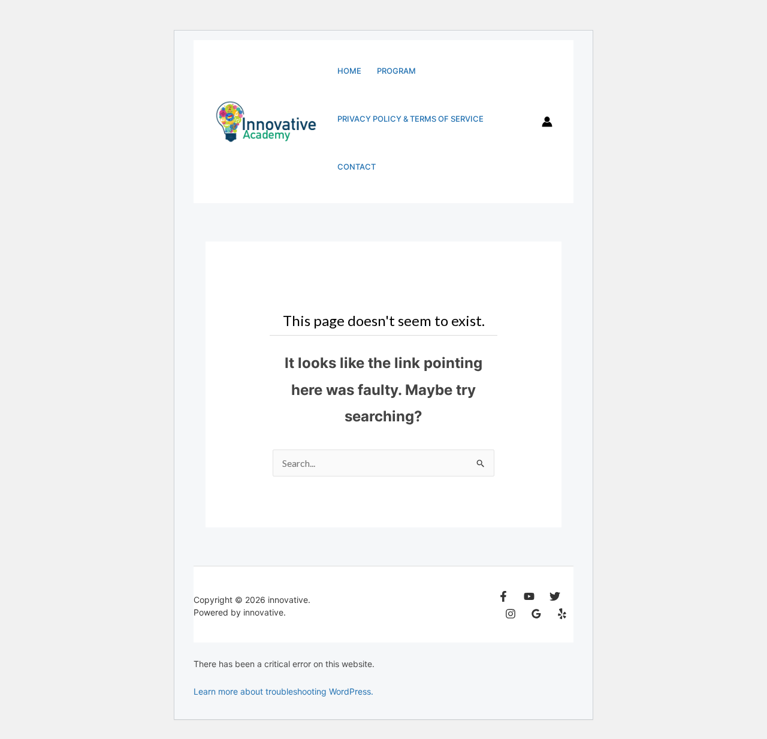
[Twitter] (554, 596)
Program (396, 71)
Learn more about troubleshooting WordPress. (283, 691)
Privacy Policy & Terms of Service (410, 118)
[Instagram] (510, 613)
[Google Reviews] (536, 613)
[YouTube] (529, 596)
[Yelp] (562, 613)
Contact (356, 166)
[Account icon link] (547, 121)
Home (349, 71)
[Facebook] (503, 596)
